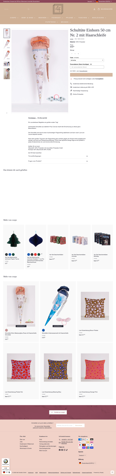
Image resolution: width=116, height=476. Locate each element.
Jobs (21, 441)
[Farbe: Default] (9, 330)
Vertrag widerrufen (44, 444)
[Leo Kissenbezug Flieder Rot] (21, 371)
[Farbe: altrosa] (6, 330)
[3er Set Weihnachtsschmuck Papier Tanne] (13, 245)
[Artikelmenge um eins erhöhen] (78, 53)
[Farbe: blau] (9, 254)
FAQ (40, 439)
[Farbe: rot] (35, 254)
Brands (65, 22)
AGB (36, 472)
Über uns (22, 439)
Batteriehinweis (76, 472)
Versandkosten (83, 71)
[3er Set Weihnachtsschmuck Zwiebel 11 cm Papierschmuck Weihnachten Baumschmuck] (36, 247)
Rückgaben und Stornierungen (47, 446)
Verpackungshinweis (87, 472)
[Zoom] (40, 71)
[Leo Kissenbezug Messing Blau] (58, 371)
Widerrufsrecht (42, 472)
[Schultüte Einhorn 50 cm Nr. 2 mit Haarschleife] (11, 194)
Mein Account (43, 450)
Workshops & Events (26, 448)
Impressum (31, 472)
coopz (13, 17)
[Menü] (9, 459)
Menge (72, 50)
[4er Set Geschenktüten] (58, 243)
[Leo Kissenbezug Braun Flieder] (95, 309)
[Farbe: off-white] (6, 199)
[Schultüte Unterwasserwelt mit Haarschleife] (58, 310)
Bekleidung (98, 17)
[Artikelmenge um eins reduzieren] (72, 53)
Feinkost (56, 17)
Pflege (70, 17)
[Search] (28, 9)
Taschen (83, 17)
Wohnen (43, 17)
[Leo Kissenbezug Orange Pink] (95, 371)
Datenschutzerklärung (53, 472)
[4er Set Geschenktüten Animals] (80, 244)
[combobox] (17, 9)
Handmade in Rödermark (27, 444)
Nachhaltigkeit (24, 446)
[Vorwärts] (6, 112)
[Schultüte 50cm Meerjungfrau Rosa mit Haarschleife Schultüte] (21, 311)
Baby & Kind (28, 17)
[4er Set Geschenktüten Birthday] (102, 244)
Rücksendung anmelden (46, 441)
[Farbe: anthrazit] (6, 254)
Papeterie (51, 22)
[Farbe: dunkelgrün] (13, 254)
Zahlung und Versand (66, 472)
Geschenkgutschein (44, 448)
